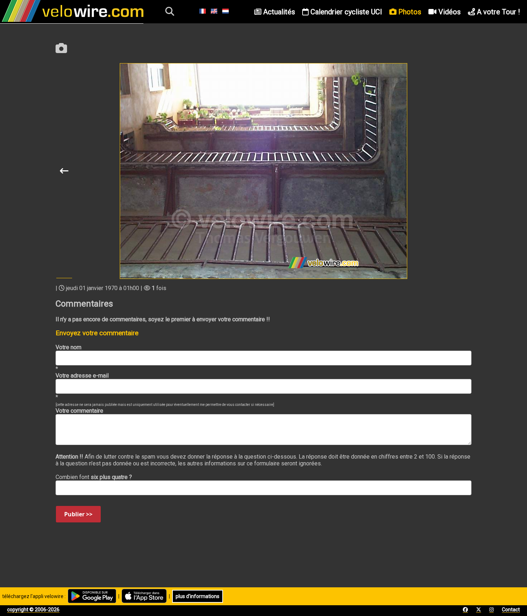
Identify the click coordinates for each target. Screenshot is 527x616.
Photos (409, 12)
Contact (511, 609)
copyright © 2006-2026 (33, 609)
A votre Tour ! (497, 12)
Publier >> (78, 514)
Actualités (278, 12)
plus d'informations (197, 596)
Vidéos (449, 12)
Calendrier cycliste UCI (345, 12)
